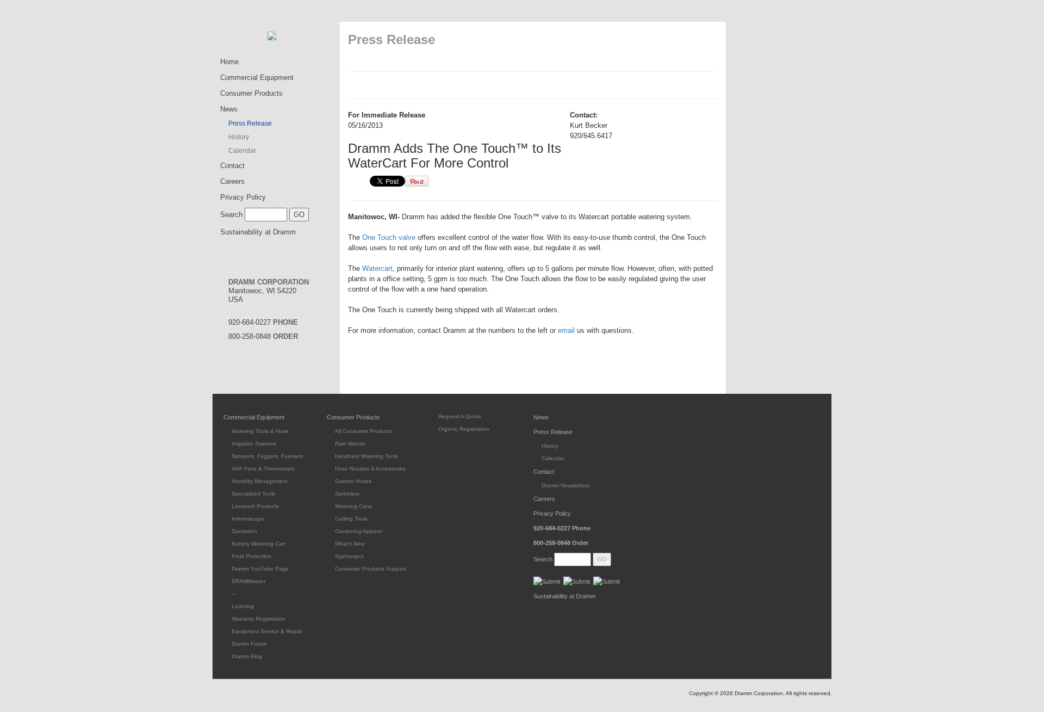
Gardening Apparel (358, 531)
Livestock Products (255, 506)
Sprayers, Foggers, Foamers (267, 456)
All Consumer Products (363, 431)
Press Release (250, 123)
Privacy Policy (243, 197)
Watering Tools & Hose (260, 431)
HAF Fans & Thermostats (263, 469)
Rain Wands (350, 444)
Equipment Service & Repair (267, 631)
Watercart (377, 268)
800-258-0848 (263, 336)
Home (229, 62)
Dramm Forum (249, 644)
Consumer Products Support (370, 569)
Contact (232, 166)
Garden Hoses (353, 481)
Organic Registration (463, 429)
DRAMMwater (248, 581)
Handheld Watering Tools (366, 456)
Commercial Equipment (257, 77)
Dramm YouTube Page (260, 569)
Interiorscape (248, 519)
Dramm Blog (247, 656)
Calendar (242, 150)
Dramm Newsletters (565, 485)
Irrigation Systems (254, 444)
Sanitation (244, 531)
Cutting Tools (351, 519)
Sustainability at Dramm (258, 232)
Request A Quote (459, 416)
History (238, 137)
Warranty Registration (258, 619)
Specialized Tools (253, 494)
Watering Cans (353, 506)
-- (233, 594)
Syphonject (349, 556)
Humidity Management (260, 481)
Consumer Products (251, 93)
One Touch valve (388, 237)
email (566, 330)
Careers (232, 181)
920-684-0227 (263, 322)
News (229, 109)
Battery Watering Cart (258, 544)
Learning (243, 606)
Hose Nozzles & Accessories (370, 469)
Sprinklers (347, 494)
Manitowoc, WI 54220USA (268, 291)
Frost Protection (251, 556)
